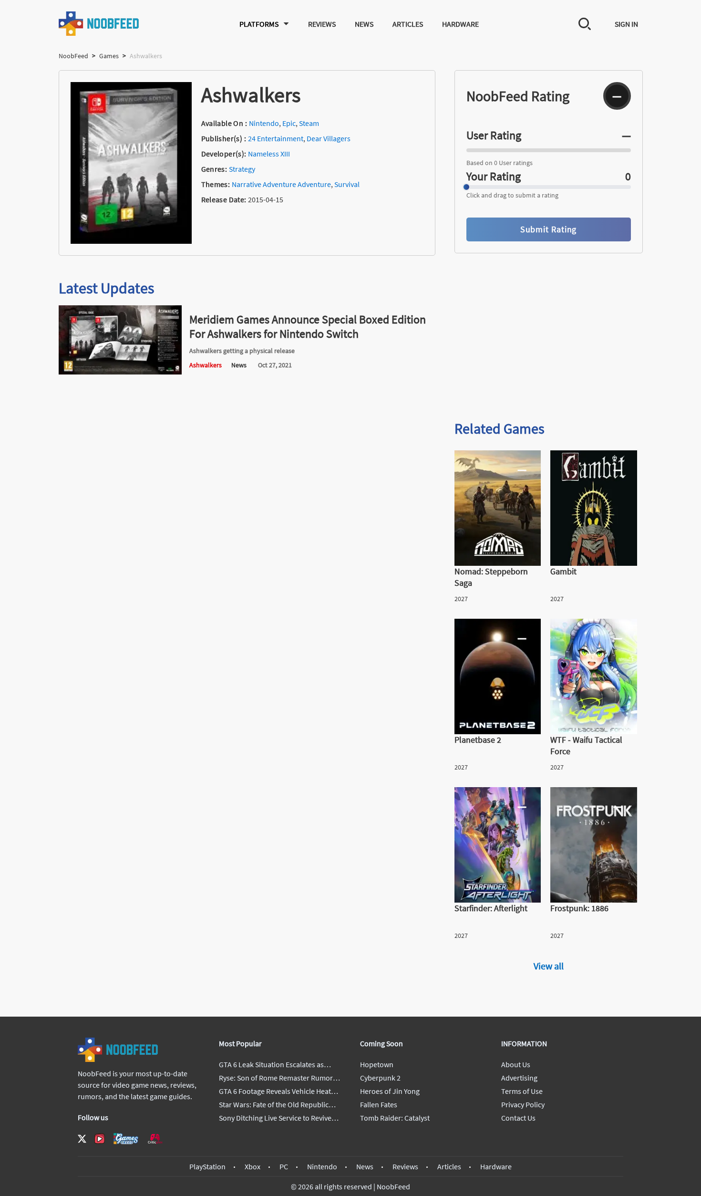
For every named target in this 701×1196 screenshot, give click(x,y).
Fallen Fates (378, 1104)
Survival (347, 184)
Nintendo (264, 123)
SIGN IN (626, 24)
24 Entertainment (275, 138)
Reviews (322, 24)
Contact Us (518, 1118)
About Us (515, 1064)
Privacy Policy (523, 1104)
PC (283, 1166)
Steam (309, 123)
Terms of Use (522, 1091)
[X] (82, 1138)
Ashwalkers (205, 365)
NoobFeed (73, 56)
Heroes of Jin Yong (390, 1091)
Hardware (460, 24)
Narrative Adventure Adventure (281, 184)
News (364, 24)
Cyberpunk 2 (380, 1077)
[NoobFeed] (99, 23)
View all (549, 966)
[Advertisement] (548, 338)
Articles (407, 24)
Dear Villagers (328, 138)
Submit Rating (548, 229)
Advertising (519, 1077)
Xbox (252, 1166)
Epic (289, 123)
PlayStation (207, 1166)
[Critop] (155, 1138)
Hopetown (376, 1064)
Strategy (242, 169)
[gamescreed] (126, 1138)
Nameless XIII (269, 153)
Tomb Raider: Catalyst (395, 1118)
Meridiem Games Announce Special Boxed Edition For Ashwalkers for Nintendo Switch (307, 326)
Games (109, 56)
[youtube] (99, 1138)
